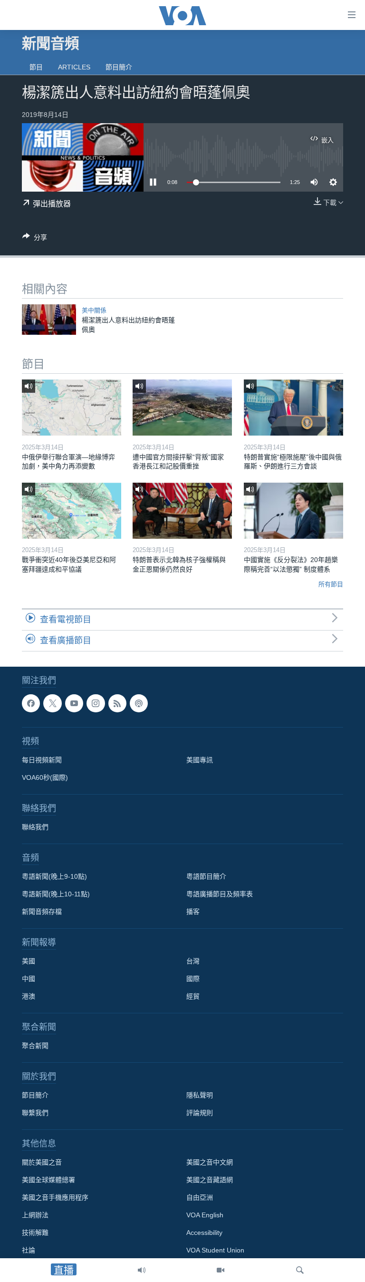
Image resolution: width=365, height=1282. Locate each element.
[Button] (34, 239)
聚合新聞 (35, 1045)
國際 (193, 978)
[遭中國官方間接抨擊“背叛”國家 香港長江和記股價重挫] (182, 407)
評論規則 (199, 1113)
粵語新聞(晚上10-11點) (56, 894)
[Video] (220, 1270)
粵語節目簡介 (206, 876)
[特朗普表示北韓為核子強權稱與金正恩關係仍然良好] (182, 511)
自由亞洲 (199, 1197)
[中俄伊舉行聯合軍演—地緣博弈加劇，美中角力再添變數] (71, 407)
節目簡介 (119, 67)
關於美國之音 (42, 1162)
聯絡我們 (35, 827)
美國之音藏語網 (209, 1180)
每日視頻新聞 (42, 760)
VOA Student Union (215, 1250)
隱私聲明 (199, 1095)
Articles (74, 67)
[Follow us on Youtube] (74, 703)
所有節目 (330, 584)
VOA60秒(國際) (45, 777)
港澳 (28, 996)
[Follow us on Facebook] (31, 703)
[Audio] (141, 1270)
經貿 (193, 996)
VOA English (204, 1215)
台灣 (193, 961)
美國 (28, 961)
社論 (28, 1250)
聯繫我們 (35, 1113)
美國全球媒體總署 (48, 1180)
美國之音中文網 (209, 1162)
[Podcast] (139, 703)
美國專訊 (199, 760)
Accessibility (204, 1232)
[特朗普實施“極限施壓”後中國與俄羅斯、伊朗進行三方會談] (293, 407)
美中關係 (94, 310)
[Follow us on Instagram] (95, 703)
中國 (28, 978)
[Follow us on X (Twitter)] (52, 703)
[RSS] (117, 703)
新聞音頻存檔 (42, 911)
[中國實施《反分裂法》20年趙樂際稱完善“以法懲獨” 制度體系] (293, 511)
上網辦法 (35, 1215)
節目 (36, 67)
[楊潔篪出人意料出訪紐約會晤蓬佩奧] (49, 319)
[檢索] (300, 1270)
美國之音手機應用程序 (55, 1197)
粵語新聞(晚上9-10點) (54, 876)
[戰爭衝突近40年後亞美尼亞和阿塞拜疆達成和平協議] (71, 511)
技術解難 (35, 1232)
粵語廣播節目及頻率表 (219, 894)
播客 (193, 911)
